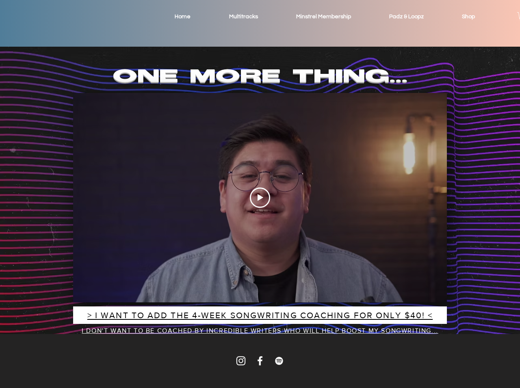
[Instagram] (241, 361)
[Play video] (260, 198)
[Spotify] (279, 361)
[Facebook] (260, 361)
